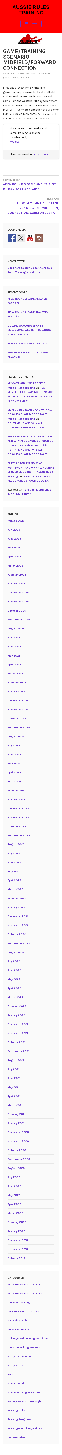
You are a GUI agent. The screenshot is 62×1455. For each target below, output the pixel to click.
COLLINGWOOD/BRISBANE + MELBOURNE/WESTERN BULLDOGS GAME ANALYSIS (30, 330)
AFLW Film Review (19, 1329)
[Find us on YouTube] (30, 238)
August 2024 (16, 736)
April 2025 (14, 664)
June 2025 (14, 646)
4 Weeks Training (19, 1302)
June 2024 (14, 754)
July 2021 (13, 1069)
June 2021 (14, 1078)
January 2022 (16, 1015)
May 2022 (14, 979)
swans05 (34, 73)
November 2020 (18, 1141)
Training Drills (16, 1410)
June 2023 (14, 862)
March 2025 (15, 673)
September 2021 (18, 1051)
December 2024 (18, 700)
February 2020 (17, 1222)
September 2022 (19, 943)
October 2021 (16, 1042)
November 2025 (18, 601)
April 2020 (14, 1204)
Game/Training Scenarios (17, 77)
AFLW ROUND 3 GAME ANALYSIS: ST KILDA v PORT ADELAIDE (29, 185)
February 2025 (17, 682)
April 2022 (14, 988)
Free (10, 1374)
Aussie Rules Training (31, 10)
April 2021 (14, 1096)
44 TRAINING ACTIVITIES (23, 1311)
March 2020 (15, 1213)
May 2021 (14, 1087)
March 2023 (15, 889)
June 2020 (14, 1186)
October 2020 (17, 1150)
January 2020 (16, 1231)
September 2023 (19, 835)
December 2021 (18, 1024)
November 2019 (18, 1249)
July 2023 (14, 853)
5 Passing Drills (17, 1320)
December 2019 (18, 1240)
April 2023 (14, 880)
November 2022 (18, 925)
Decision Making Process (24, 1347)
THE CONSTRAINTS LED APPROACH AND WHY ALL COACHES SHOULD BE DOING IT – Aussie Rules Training (30, 441)
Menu (33, 23)
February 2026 (17, 574)
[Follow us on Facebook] (12, 238)
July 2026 (14, 529)
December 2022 (18, 916)
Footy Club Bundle (19, 1356)
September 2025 (19, 619)
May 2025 (14, 655)
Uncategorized (17, 1437)
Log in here (41, 154)
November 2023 (18, 817)
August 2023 (16, 844)
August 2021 (16, 1060)
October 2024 (17, 718)
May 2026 (14, 547)
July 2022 (14, 961)
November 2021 (18, 1033)
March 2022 (15, 997)
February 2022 (17, 1006)
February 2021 (16, 1114)
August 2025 (16, 628)
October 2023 (17, 826)
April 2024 (14, 772)
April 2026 (14, 556)
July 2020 (14, 1177)
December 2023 (18, 808)
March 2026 (15, 565)
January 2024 (16, 799)
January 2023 (16, 907)
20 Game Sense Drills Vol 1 (25, 1284)
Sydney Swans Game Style (25, 1401)
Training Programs (19, 1419)
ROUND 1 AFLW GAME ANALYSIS (27, 343)
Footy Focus (15, 1365)
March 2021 (15, 1105)
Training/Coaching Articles (25, 1428)
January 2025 (16, 691)
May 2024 (14, 763)
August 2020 (16, 1168)
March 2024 (15, 781)
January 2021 (16, 1123)
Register (14, 141)
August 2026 (16, 520)
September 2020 (19, 1159)
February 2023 (17, 898)
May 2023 (14, 871)
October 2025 (17, 610)
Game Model (16, 1383)
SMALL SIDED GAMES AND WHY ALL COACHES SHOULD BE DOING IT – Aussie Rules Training (30, 414)
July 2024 (14, 745)
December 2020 (18, 1132)
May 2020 (14, 1195)
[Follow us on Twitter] (21, 238)
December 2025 (18, 592)
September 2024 (19, 727)
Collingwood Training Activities (28, 1338)
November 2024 (18, 709)
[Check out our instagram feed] (39, 238)
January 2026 (16, 583)
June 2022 (14, 970)
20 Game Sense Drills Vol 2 (25, 1293)
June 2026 (14, 538)
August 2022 (16, 952)
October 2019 (16, 1258)
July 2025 (14, 637)
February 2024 (17, 790)
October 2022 (17, 934)
